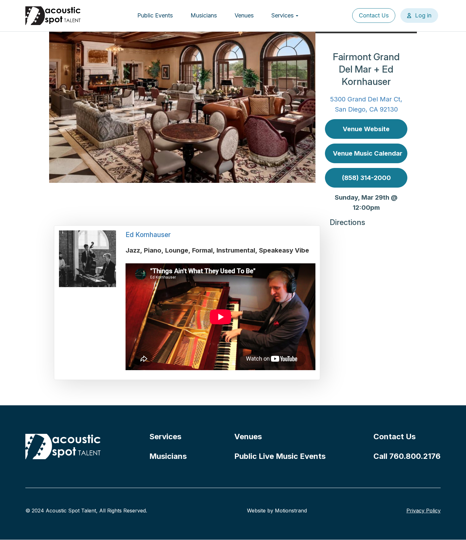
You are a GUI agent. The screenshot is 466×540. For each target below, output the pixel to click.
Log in (423, 15)
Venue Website (366, 129)
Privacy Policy (423, 510)
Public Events (155, 15)
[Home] (53, 15)
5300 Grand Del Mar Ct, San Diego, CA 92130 (366, 104)
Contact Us (374, 15)
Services (283, 15)
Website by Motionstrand (277, 510)
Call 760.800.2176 (407, 456)
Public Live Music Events (280, 456)
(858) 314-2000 (366, 178)
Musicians (204, 15)
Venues (244, 15)
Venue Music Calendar (367, 153)
